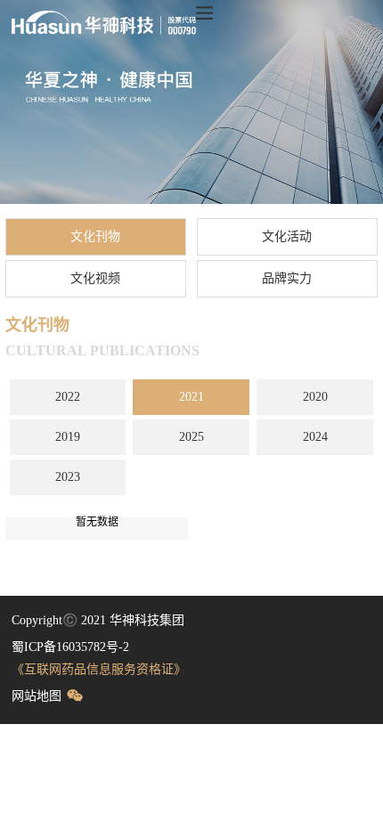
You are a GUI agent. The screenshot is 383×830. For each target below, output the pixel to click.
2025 (191, 436)
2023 (67, 477)
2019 (67, 436)
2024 (315, 436)
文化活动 (287, 236)
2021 (191, 396)
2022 (67, 396)
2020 (315, 396)
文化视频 (95, 278)
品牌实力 (287, 278)
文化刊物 (95, 236)
